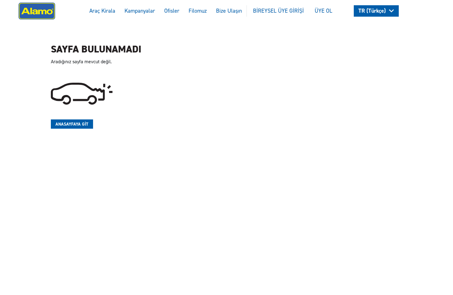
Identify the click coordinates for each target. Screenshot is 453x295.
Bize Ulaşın (229, 11)
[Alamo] (36, 10)
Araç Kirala (102, 11)
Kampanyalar (139, 11)
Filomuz (198, 11)
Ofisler (171, 11)
